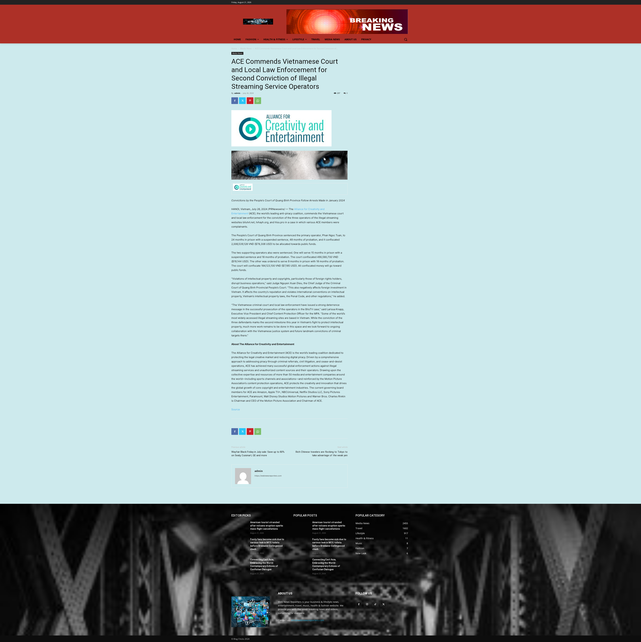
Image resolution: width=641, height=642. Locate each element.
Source (235, 409)
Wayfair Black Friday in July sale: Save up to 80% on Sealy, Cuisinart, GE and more (257, 453)
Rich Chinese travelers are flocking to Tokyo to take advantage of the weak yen (322, 453)
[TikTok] (375, 604)
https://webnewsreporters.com (268, 476)
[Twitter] (242, 100)
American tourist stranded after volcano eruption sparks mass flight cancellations (266, 525)
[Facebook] (234, 100)
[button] (406, 39)
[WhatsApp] (257, 100)
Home (234, 48)
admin (237, 93)
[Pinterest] (250, 100)
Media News (246, 48)
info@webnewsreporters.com (307, 620)
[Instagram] (367, 604)
